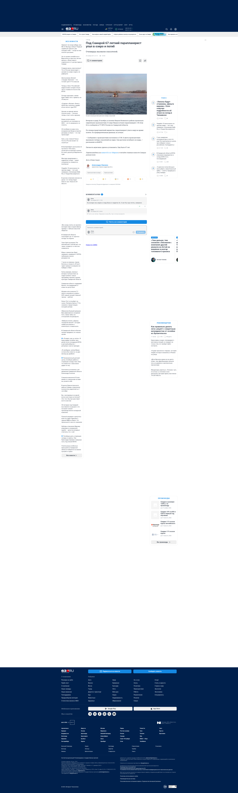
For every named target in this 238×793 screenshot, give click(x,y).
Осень (136, 683)
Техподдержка (66, 695)
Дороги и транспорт (94, 692)
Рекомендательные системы (127, 778)
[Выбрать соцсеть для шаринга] (145, 61)
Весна (90, 686)
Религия (136, 698)
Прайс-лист (65, 683)
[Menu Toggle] (62, 29)
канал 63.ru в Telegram (109, 153)
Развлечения (138, 695)
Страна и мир (159, 686)
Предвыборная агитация (69, 698)
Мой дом (115, 692)
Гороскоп (109, 25)
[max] (104, 714)
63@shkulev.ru (81, 770)
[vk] (95, 714)
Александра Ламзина (100, 165)
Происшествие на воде (93, 172)
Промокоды (77, 25)
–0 (144, 206)
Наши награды (66, 689)
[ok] (100, 714)
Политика (137, 686)
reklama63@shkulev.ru (151, 758)
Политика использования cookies (129, 776)
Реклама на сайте (67, 680)
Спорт (157, 680)
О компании (65, 686)
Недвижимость (66, 25)
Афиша (101, 25)
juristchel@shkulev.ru (104, 772)
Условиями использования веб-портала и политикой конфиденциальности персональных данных (146, 769)
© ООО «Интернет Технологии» (70, 787)
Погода (95, 25)
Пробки (119, 29)
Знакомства (87, 25)
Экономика (158, 692)
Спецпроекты (159, 695)
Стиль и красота (160, 683)
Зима (114, 680)
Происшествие (108, 172)
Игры (130, 25)
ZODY (125, 25)
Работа (136, 692)
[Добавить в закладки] (140, 61)
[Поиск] (166, 29)
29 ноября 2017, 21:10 (92, 55)
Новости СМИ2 (91, 245)
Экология (158, 689)
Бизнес (90, 683)
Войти (92, 233)
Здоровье (91, 701)
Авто (89, 680)
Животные (91, 698)
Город (90, 689)
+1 (139, 217)
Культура (115, 686)
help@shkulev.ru (73, 773)
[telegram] (90, 714)
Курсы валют (118, 25)
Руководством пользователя (128, 767)
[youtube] (114, 714)
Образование (116, 701)
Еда (89, 695)
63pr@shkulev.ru (145, 763)
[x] (109, 714)
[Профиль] (175, 29)
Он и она (136, 680)
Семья (136, 701)
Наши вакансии (66, 692)
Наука (114, 695)
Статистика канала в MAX (69, 701)
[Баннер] (159, 34)
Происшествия (139, 689)
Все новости (72, 41)
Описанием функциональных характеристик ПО (132, 768)
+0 (139, 206)
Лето (114, 689)
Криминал (115, 683)
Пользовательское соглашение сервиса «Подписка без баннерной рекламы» (140, 781)
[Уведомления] (171, 29)
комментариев (96, 60)
